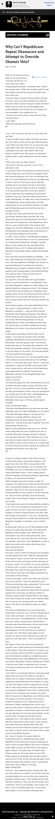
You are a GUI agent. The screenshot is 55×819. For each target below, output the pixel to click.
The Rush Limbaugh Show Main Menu (20, 12)
